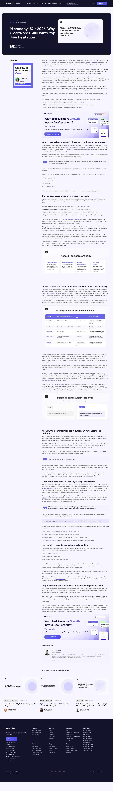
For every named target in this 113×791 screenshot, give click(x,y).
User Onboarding (36, 746)
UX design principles (92, 199)
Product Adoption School (72, 732)
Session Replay (10, 754)
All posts (53, 660)
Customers (61, 3)
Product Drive (69, 734)
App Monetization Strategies (13, 756)
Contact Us (52, 736)
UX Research (9, 744)
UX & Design (22, 22)
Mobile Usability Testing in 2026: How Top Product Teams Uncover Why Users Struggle (80, 521)
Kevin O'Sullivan (18, 46)
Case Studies (69, 738)
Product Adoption (46, 700)
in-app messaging (61, 579)
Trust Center (52, 752)
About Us (51, 738)
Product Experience (11, 758)
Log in (93, 3)
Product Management (11, 700)
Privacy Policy (15, 773)
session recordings (92, 62)
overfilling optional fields (91, 154)
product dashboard (47, 488)
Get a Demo (102, 3)
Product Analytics (36, 730)
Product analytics (48, 540)
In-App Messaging (10, 750)
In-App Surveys (87, 730)
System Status (52, 750)
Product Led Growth (37, 752)
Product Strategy (87, 738)
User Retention (87, 742)
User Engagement (10, 746)
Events (50, 730)
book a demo (61, 611)
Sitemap (68, 740)
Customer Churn (87, 740)
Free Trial (54, 3)
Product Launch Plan (11, 752)
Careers (51, 732)
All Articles (92, 771)
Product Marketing (70, 748)
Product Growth (70, 746)
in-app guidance (59, 384)
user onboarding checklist (71, 219)
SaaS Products (10, 748)
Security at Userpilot (54, 748)
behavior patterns (75, 550)
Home (12, 22)
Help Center (52, 746)
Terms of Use (8, 773)
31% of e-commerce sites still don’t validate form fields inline (75, 147)
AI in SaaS (8, 760)
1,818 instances (55, 80)
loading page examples (48, 293)
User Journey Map (87, 750)
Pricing (41, 3)
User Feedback (35, 734)
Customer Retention (37, 750)
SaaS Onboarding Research (73, 736)
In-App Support (35, 754)
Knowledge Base (10, 740)
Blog (67, 730)
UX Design (68, 752)
